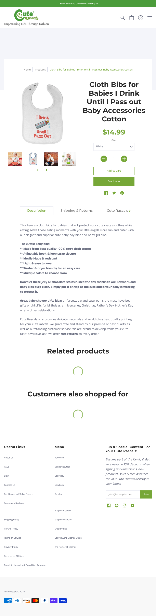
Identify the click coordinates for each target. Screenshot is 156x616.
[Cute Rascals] (26, 17)
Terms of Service (12, 538)
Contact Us (9, 485)
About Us (8, 457)
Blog (6, 476)
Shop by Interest (63, 510)
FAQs (6, 467)
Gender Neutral (62, 467)
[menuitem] (122, 17)
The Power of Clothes (65, 547)
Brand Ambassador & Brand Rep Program (25, 565)
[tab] (36, 210)
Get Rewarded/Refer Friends (18, 494)
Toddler (58, 494)
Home (27, 70)
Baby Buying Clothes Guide (68, 538)
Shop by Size (61, 529)
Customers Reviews (14, 503)
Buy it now (113, 181)
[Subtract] (104, 159)
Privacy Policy (11, 547)
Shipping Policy (11, 519)
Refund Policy (11, 529)
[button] (122, 17)
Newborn (59, 485)
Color (114, 140)
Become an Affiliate (14, 556)
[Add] (124, 159)
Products (40, 70)
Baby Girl (59, 457)
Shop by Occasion (63, 519)
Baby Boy (59, 476)
